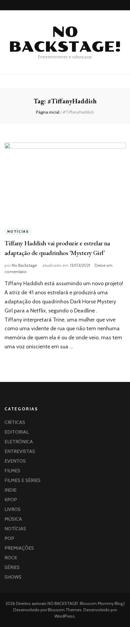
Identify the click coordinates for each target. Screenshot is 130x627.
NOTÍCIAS (18, 231)
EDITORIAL (17, 432)
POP (9, 538)
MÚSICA (13, 519)
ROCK (11, 558)
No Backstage (24, 265)
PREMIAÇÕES (19, 548)
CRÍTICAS (15, 422)
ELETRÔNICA (19, 441)
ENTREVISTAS (20, 451)
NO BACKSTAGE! (65, 39)
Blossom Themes (64, 609)
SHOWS (13, 577)
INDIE (11, 490)
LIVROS (13, 509)
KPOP (11, 500)
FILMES (12, 470)
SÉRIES (12, 567)
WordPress (64, 616)
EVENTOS (15, 461)
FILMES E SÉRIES (23, 480)
